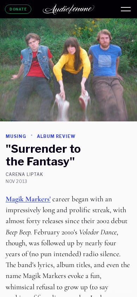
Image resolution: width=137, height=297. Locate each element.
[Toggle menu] (125, 9)
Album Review (56, 136)
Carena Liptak (24, 174)
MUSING (16, 136)
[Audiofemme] (68, 9)
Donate (18, 9)
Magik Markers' (28, 199)
